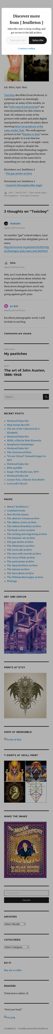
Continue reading (26, 48)
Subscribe (37, 40)
